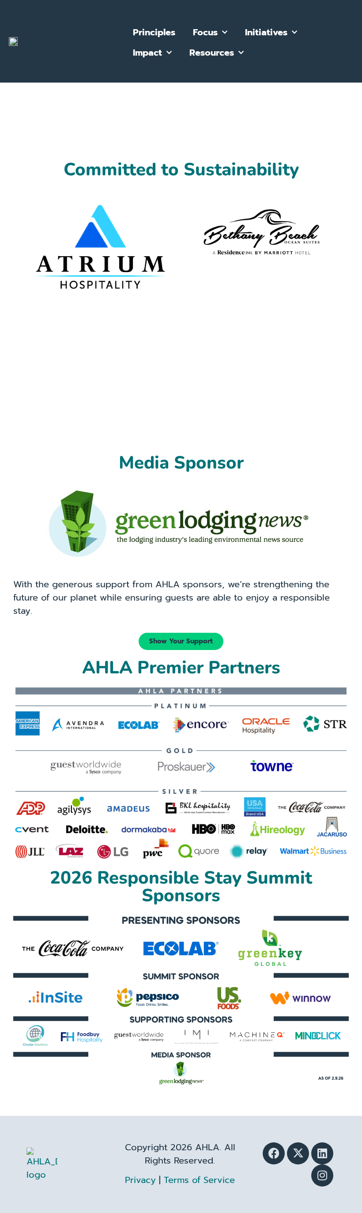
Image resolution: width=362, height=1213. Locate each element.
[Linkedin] (322, 1153)
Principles (154, 32)
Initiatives (266, 32)
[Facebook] (274, 1153)
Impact (147, 52)
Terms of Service (199, 1180)
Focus (205, 32)
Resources (211, 52)
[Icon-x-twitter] (298, 1153)
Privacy (140, 1180)
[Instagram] (322, 1175)
